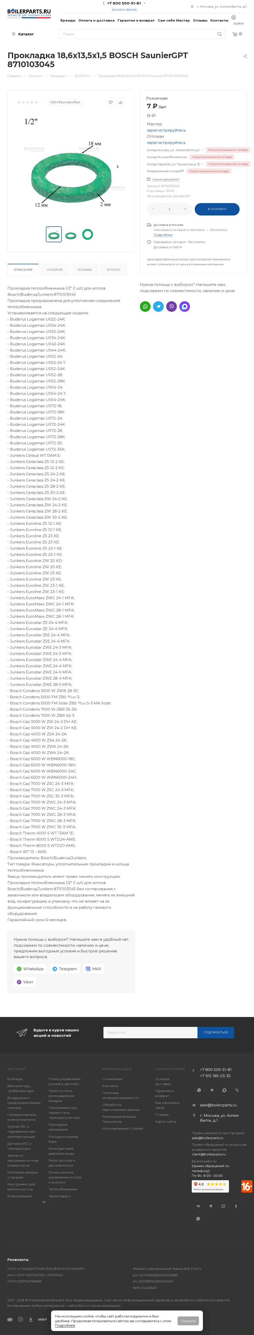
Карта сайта (165, 1121)
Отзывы (85, 269)
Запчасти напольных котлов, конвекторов (23, 1160)
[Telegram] (158, 306)
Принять (188, 1321)
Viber (237, 1090)
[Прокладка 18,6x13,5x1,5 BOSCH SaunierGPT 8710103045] (71, 166)
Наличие (55, 269)
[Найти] (219, 34)
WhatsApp (199, 1090)
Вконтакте (198, 1206)
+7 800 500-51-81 (124, 3)
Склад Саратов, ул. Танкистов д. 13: (173, 164)
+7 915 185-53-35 (215, 1075)
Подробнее (65, 1325)
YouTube (223, 1206)
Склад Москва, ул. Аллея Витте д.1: (173, 150)
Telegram (211, 1090)
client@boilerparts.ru (209, 1154)
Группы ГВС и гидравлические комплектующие (21, 1131)
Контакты (110, 1086)
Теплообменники (63, 1189)
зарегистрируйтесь (166, 130)
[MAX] (184, 306)
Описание (23, 269)
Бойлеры (15, 1079)
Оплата (114, 269)
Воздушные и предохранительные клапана (24, 1103)
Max (224, 1090)
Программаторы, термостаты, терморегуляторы (64, 1113)
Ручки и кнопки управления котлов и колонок (65, 1177)
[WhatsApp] (145, 306)
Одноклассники (236, 1206)
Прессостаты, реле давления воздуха (61, 1096)
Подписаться (216, 1032)
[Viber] (171, 306)
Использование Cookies (122, 1128)
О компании (112, 1079)
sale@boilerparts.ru (218, 1105)
